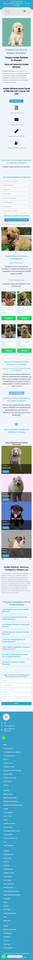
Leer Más (5, 471)
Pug (5, 842)
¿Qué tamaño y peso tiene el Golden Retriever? (15, 611)
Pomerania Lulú (8, 748)
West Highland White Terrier (12, 831)
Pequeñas (6, 790)
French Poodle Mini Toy (10, 838)
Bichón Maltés (8, 781)
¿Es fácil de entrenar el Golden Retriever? (13, 663)
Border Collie (7, 858)
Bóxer (5, 917)
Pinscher (6, 785)
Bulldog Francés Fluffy (10, 798)
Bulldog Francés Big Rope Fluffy (13, 805)
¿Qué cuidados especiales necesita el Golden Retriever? (16, 648)
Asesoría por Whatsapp (9, 318)
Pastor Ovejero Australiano (11, 891)
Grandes (6, 926)
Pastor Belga (7, 880)
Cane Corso (7, 944)
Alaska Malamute (9, 884)
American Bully (8, 827)
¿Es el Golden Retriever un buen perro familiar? (16, 626)
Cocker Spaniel (8, 812)
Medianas (5, 465)
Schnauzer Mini (8, 834)
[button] (24, 11)
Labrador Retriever (9, 873)
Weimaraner (6, 468)
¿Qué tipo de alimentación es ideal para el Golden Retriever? (14, 656)
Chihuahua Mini (8, 774)
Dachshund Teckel (9, 767)
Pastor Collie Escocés (10, 913)
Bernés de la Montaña (10, 929)
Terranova (6, 940)
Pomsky (6, 809)
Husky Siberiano (8, 869)
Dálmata (6, 906)
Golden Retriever (8, 854)
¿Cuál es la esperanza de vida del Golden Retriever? (14, 618)
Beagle (6, 820)
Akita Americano (8, 887)
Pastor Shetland (8, 845)
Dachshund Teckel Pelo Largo (12, 770)
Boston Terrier (8, 816)
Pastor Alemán (8, 876)
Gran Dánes (7, 937)
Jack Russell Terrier (9, 823)
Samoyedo (6, 496)
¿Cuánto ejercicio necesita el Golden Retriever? (15, 633)
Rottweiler (6, 524)
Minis (5, 744)
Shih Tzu (6, 759)
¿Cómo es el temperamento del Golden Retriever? (13, 641)
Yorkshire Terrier (8, 763)
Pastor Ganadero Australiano (12, 895)
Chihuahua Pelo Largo (10, 778)
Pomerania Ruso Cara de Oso (12, 752)
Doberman (7, 865)
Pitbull (4, 552)
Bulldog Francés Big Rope (11, 801)
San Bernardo (8, 933)
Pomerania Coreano (9, 756)
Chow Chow (7, 909)
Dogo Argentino (8, 948)
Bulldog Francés (8, 794)
